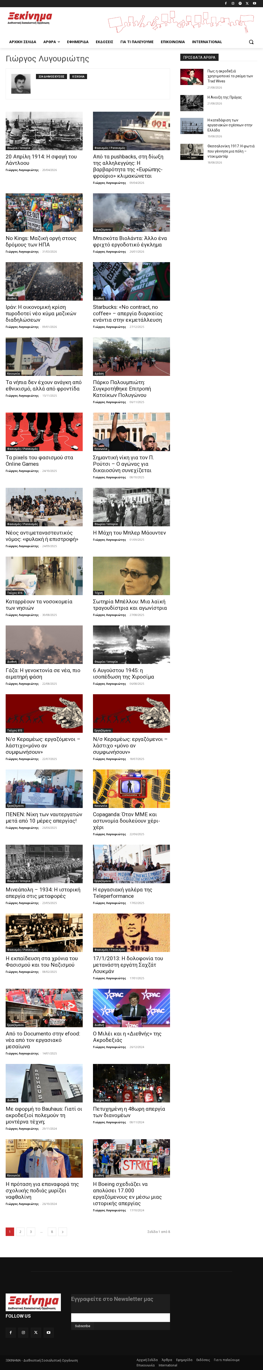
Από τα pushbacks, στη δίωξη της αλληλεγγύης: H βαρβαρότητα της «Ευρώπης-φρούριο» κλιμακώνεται (128, 166)
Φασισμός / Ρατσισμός (110, 148)
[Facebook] (226, 4)
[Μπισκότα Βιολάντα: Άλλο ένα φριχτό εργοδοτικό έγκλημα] (131, 212)
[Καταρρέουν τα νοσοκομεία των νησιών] (44, 576)
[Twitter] (247, 4)
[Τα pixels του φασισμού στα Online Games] (44, 432)
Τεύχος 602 (102, 1100)
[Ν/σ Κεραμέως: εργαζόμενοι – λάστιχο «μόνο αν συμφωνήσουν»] (131, 713)
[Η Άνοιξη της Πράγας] (191, 103)
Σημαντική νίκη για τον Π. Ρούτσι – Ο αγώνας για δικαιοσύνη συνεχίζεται (123, 463)
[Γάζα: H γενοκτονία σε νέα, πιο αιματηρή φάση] (44, 644)
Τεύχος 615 (14, 730)
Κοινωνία (13, 373)
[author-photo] (23, 84)
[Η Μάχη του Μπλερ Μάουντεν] (131, 507)
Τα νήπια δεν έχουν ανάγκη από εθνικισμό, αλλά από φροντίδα (44, 385)
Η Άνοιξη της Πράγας (225, 97)
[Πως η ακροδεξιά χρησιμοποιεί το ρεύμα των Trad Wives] (191, 77)
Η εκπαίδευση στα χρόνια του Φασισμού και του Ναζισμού (42, 961)
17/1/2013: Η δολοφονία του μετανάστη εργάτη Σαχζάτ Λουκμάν (128, 964)
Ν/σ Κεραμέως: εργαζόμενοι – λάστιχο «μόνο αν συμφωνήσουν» (130, 745)
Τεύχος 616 (14, 593)
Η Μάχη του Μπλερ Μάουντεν (129, 533)
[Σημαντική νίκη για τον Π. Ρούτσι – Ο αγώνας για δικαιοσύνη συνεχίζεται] (131, 432)
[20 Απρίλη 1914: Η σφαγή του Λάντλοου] (44, 131)
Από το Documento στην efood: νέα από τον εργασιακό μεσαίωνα (43, 1040)
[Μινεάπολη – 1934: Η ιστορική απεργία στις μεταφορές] (44, 864)
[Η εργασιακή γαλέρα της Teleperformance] (131, 864)
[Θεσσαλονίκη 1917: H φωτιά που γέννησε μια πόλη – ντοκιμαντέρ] (191, 152)
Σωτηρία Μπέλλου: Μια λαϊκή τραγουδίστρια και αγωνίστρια (130, 604)
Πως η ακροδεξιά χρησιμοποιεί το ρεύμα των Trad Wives (230, 76)
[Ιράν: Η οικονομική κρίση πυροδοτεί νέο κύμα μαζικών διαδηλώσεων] (44, 281)
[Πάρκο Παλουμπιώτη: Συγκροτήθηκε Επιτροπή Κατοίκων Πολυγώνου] (131, 356)
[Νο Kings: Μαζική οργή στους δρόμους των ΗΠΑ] (44, 212)
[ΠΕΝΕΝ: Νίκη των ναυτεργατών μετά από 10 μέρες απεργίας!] (44, 788)
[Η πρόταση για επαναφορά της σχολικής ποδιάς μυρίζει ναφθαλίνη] (44, 1158)
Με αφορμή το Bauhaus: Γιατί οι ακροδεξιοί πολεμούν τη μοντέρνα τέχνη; (44, 1115)
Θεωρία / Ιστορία (18, 148)
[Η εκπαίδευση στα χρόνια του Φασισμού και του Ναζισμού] (44, 933)
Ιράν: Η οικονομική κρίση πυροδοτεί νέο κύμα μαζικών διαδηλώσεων (41, 313)
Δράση (99, 373)
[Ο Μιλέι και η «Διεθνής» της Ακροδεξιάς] (131, 1008)
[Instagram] (233, 4)
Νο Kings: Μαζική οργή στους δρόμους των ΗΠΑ (41, 241)
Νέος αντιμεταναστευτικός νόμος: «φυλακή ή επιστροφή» (42, 536)
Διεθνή (12, 229)
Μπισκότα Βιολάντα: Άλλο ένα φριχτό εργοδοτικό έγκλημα (130, 241)
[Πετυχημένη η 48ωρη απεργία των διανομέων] (131, 1083)
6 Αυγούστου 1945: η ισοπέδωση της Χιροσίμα (123, 673)
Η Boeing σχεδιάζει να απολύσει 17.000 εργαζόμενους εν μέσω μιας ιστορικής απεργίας (127, 1193)
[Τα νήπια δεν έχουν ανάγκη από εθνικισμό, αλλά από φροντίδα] (44, 356)
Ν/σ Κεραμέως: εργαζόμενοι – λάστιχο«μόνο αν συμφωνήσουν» (43, 745)
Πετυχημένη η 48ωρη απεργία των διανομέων (129, 1112)
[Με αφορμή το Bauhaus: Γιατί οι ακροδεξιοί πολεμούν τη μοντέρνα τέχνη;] (44, 1083)
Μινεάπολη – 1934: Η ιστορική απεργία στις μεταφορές (43, 893)
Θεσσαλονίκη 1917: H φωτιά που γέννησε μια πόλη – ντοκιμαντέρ (231, 151)
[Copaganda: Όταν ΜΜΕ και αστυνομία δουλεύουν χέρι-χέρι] (131, 788)
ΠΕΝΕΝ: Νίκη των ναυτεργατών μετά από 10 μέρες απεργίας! (44, 817)
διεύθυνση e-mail (85, 1311)
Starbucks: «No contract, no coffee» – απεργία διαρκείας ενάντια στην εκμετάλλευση (128, 313)
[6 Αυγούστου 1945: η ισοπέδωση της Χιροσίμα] (131, 644)
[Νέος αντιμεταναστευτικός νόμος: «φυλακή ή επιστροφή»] (44, 507)
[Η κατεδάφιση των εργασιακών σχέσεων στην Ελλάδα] (191, 126)
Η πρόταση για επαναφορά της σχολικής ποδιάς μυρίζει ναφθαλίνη (42, 1190)
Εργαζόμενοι (103, 229)
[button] (251, 42)
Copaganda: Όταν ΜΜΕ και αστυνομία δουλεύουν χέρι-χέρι (126, 820)
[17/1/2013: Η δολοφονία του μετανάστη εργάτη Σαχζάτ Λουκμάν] (131, 933)
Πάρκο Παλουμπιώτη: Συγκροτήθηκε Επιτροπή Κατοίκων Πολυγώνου (122, 388)
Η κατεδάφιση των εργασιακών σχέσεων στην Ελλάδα (230, 125)
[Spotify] (240, 4)
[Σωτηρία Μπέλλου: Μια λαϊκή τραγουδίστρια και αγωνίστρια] (131, 576)
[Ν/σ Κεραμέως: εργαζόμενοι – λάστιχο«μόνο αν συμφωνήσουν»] (44, 713)
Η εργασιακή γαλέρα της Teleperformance (122, 893)
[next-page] (62, 1232)
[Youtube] (254, 4)
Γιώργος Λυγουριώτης (22, 170)
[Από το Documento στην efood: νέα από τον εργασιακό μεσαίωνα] (44, 1008)
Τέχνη (99, 593)
